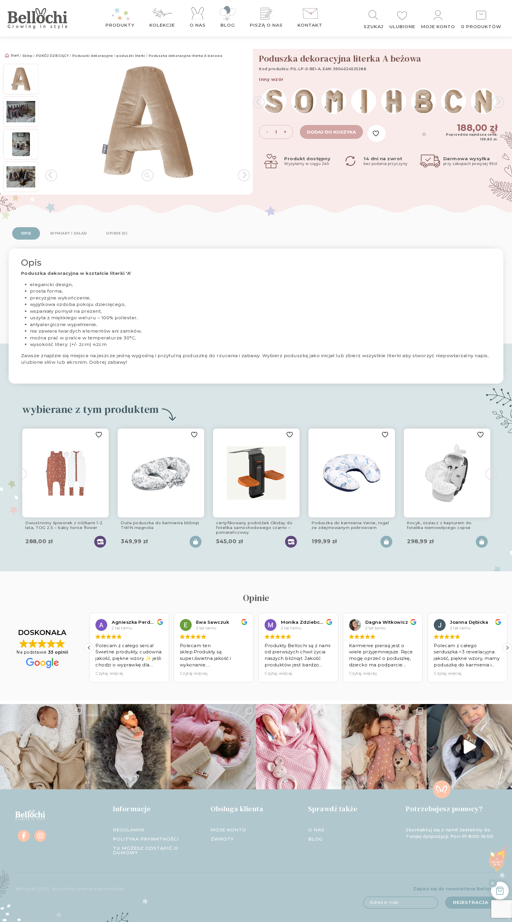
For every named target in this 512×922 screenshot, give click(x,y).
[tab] (26, 233)
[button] (89, 647)
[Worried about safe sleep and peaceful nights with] (384, 746)
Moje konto (438, 26)
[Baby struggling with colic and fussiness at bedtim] (128, 746)
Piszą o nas (266, 25)
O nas (198, 25)
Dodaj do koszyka (331, 132)
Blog (227, 25)
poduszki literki (130, 56)
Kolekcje (162, 25)
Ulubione (402, 26)
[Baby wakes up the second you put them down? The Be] (213, 746)
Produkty (120, 25)
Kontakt (309, 25)
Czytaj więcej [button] (109, 673)
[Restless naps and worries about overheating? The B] (298, 746)
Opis (26, 233)
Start (14, 55)
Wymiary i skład (68, 233)
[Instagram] (40, 836)
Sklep (28, 56)
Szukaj (373, 26)
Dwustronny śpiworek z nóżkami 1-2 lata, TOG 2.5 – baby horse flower (64, 525)
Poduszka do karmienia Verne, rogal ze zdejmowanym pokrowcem (350, 525)
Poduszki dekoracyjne (92, 56)
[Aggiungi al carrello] (195, 542)
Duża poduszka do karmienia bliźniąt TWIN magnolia (160, 525)
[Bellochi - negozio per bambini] (46, 18)
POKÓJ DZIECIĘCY (52, 56)
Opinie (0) (116, 233)
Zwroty (222, 839)
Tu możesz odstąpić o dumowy (145, 850)
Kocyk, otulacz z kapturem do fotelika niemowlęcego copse (439, 525)
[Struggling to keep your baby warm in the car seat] (469, 746)
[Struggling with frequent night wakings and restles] (42, 746)
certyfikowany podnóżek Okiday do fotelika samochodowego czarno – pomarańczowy (254, 526)
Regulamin (128, 830)
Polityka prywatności (146, 839)
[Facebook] (24, 836)
